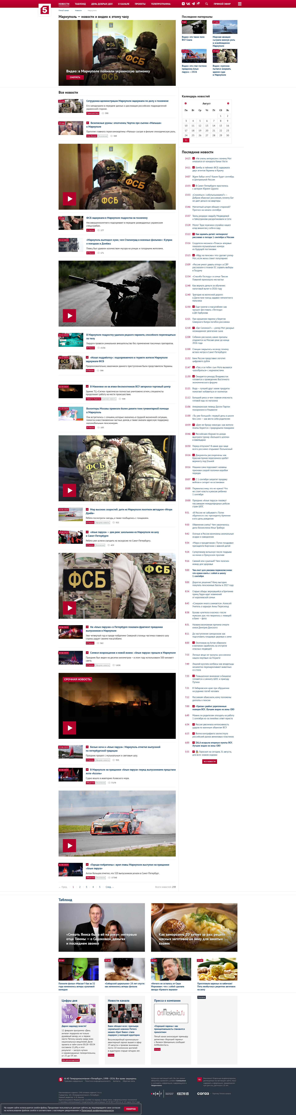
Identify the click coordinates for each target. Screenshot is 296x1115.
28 (213, 135)
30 (227, 135)
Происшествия (93, 113)
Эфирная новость (102, 522)
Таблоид (65, 899)
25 (193, 135)
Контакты (116, 1081)
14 (213, 125)
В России (90, 230)
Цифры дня (69, 1001)
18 (193, 130)
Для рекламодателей (70, 1060)
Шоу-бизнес (92, 136)
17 (186, 130)
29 (220, 135)
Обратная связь (129, 1081)
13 (207, 125)
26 (200, 135)
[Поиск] (206, 3)
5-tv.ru (111, 1055)
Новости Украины (93, 399)
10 (186, 125)
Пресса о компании (167, 1001)
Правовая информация (73, 1081)
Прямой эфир (222, 3)
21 (213, 130)
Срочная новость (109, 399)
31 (186, 140)
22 (220, 130)
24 (186, 135)
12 (200, 125)
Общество (90, 782)
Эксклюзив (102, 136)
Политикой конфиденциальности (97, 1110)
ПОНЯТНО (131, 1109)
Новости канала (118, 1001)
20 (207, 130)
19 (200, 130)
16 (227, 125)
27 (207, 135)
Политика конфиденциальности (98, 1081)
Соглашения (181, 1080)
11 (193, 125)
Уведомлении (156, 1085)
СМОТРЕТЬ (75, 77)
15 (220, 125)
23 (227, 130)
